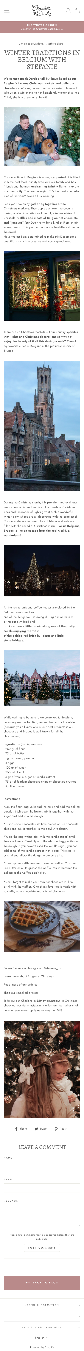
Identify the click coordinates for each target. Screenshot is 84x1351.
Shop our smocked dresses (21, 992)
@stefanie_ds (52, 968)
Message (11, 1200)
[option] (42, 27)
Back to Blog (45, 1282)
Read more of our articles (20, 984)
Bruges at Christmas (41, 976)
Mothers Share (55, 44)
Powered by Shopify (42, 1347)
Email (8, 1179)
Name (8, 1157)
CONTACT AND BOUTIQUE (42, 1327)
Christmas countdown (31, 44)
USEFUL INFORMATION (42, 1305)
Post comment (42, 1247)
